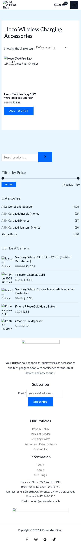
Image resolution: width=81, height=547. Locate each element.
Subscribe (40, 401)
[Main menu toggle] (74, 5)
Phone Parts (9, 234)
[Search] (45, 157)
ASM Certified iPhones (15, 220)
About (40, 469)
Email (22, 393)
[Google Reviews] (45, 539)
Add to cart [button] (18, 110)
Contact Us (40, 449)
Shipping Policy (40, 439)
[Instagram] (36, 539)
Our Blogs (40, 475)
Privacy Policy (40, 428)
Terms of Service (40, 433)
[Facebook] (27, 539)
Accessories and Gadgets (17, 206)
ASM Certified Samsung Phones (21, 227)
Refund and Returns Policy (40, 444)
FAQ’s (40, 464)
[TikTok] (54, 539)
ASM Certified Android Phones (20, 213)
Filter (9, 184)
